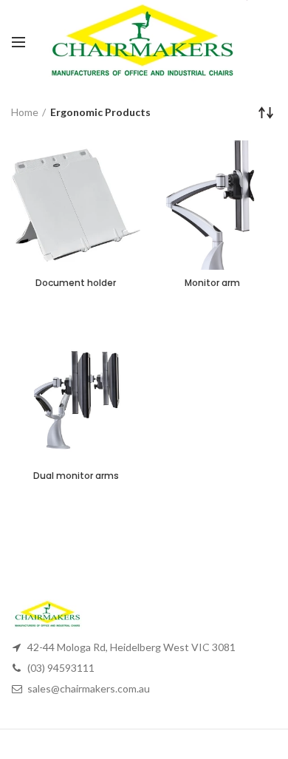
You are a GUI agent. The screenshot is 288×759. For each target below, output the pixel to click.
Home (24, 112)
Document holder (75, 283)
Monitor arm (212, 283)
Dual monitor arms (76, 476)
